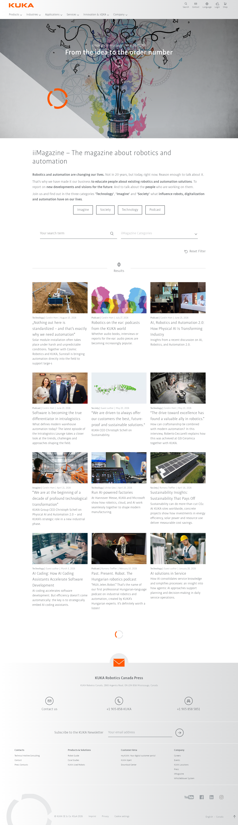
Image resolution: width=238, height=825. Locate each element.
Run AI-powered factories (112, 493)
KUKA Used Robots (76, 765)
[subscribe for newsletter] (180, 733)
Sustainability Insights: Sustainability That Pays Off (172, 496)
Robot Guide (73, 756)
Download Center (128, 765)
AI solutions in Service (168, 574)
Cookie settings (121, 816)
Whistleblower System (184, 778)
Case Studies (73, 760)
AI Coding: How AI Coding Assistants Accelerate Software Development (57, 580)
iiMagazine (179, 774)
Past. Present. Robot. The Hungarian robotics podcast (113, 577)
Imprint (92, 816)
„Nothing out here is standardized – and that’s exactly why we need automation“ (59, 329)
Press (176, 769)
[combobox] (159, 233)
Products (14, 14)
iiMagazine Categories (131, 241)
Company (119, 14)
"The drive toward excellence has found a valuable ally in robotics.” (177, 416)
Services (71, 14)
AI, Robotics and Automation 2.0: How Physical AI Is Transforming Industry (177, 329)
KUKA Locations (181, 765)
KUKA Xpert (126, 760)
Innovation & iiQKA (94, 14)
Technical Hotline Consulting (27, 756)
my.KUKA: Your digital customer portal (138, 756)
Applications (52, 14)
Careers (177, 756)
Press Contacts (21, 765)
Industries (32, 14)
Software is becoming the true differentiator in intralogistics (57, 416)
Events (177, 760)
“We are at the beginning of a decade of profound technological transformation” (59, 499)
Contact (18, 760)
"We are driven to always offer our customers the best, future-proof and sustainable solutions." (118, 419)
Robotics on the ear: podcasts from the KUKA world (115, 326)
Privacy (105, 816)
